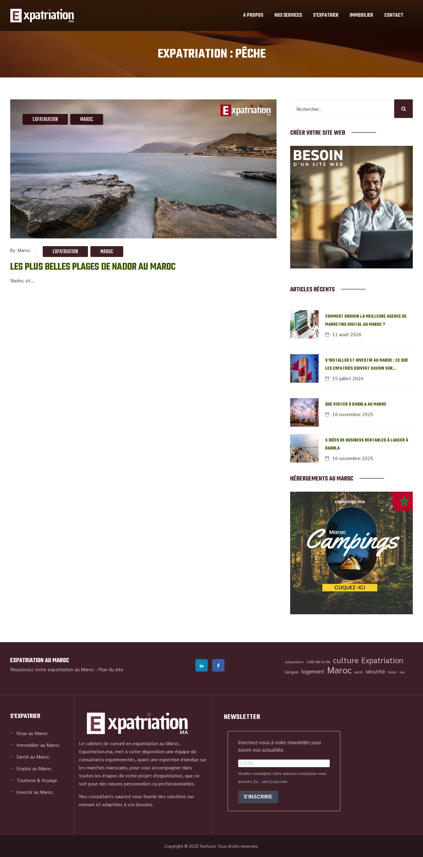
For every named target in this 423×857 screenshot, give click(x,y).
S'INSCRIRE (258, 796)
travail (392, 672)
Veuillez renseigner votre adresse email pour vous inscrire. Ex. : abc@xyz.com (282, 778)
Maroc (86, 119)
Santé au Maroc (33, 756)
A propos (253, 15)
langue (292, 671)
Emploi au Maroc (34, 768)
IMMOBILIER (361, 15)
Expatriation (45, 119)
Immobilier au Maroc (38, 745)
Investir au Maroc (34, 792)
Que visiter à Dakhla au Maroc (355, 404)
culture (346, 660)
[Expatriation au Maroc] (42, 15)
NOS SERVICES (288, 15)
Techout (208, 846)
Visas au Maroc (32, 733)
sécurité (375, 671)
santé (359, 672)
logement (313, 671)
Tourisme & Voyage (36, 780)
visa (402, 672)
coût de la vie (318, 661)
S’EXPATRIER (325, 15)
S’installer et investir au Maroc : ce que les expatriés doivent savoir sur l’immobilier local (366, 365)
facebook (218, 665)
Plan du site (110, 669)
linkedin (201, 665)
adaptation (294, 661)
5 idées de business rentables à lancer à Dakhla (366, 444)
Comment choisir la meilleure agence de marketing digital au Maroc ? (366, 320)
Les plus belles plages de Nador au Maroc (93, 267)
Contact (393, 15)
